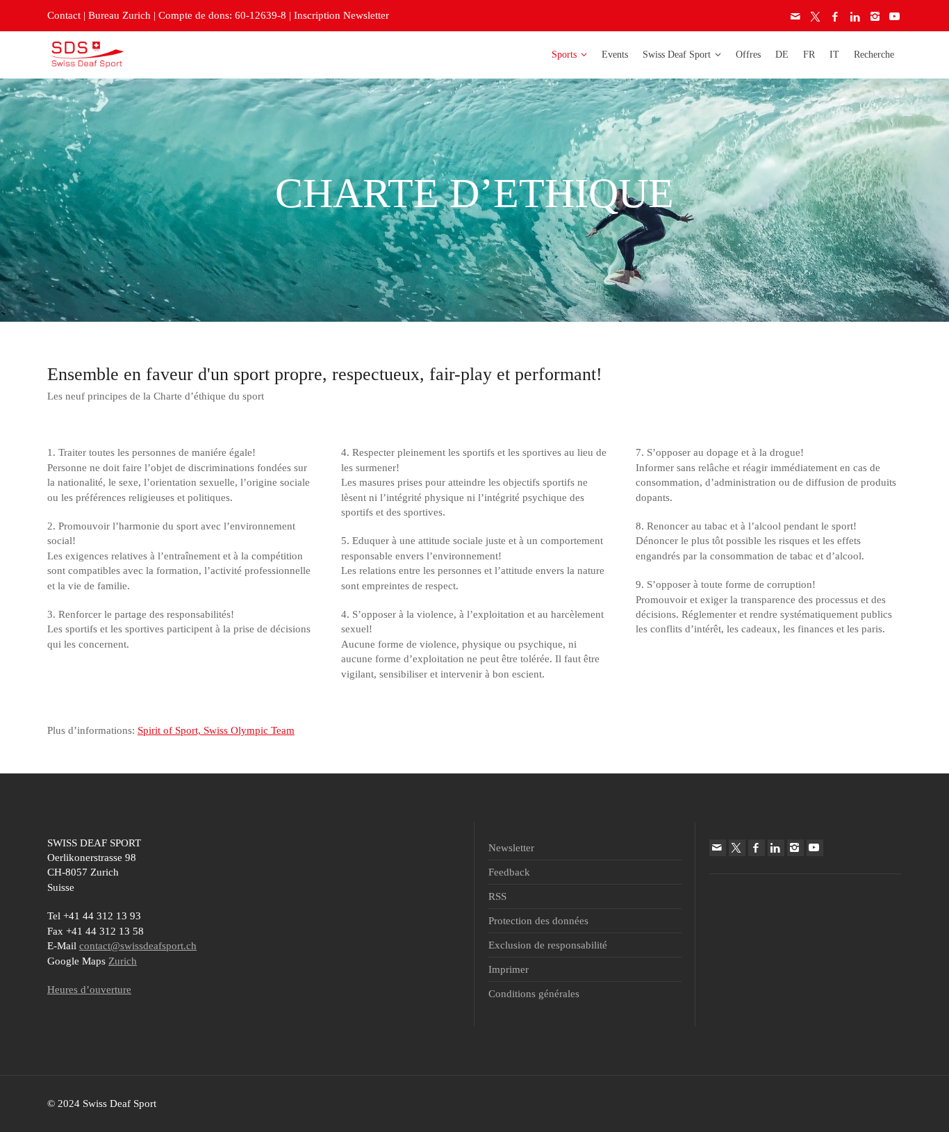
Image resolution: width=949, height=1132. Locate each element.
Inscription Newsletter (341, 15)
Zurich (122, 961)
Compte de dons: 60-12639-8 (222, 15)
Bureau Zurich (119, 15)
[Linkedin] (856, 16)
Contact (64, 15)
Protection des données (538, 920)
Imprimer (508, 969)
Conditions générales (533, 993)
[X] (816, 16)
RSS (497, 896)
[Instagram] (875, 16)
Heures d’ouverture (89, 989)
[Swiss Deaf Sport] (87, 53)
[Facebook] (836, 16)
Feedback (509, 872)
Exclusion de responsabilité (547, 945)
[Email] (796, 16)
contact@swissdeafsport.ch (138, 945)
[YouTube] (895, 16)
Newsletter (511, 847)
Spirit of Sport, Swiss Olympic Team (216, 730)
